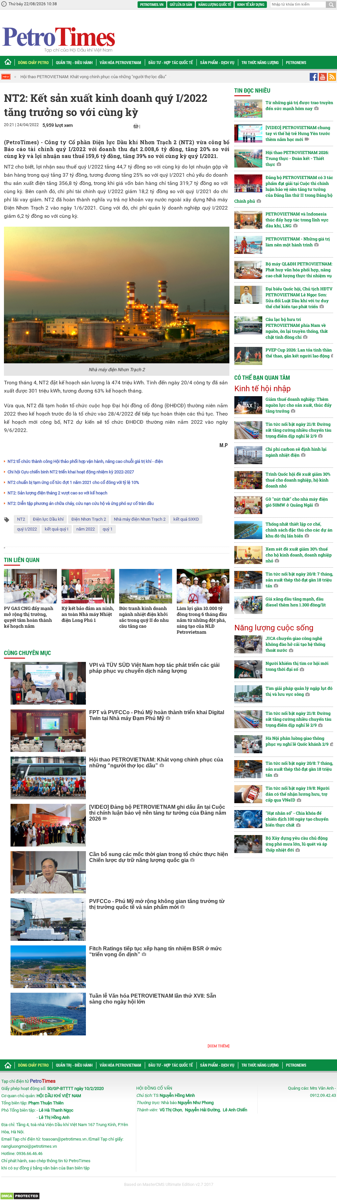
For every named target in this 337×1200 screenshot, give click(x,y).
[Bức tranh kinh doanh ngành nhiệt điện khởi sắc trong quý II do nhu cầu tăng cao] (145, 586)
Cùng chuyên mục (27, 653)
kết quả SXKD (186, 519)
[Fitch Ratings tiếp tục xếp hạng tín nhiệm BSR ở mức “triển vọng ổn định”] (48, 966)
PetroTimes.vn (152, 4)
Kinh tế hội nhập (262, 388)
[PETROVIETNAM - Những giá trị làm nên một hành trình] (248, 245)
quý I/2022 (27, 529)
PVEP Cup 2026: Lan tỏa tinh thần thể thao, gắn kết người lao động (299, 353)
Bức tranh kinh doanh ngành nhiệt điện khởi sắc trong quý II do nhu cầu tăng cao (144, 617)
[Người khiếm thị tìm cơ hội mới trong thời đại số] (248, 669)
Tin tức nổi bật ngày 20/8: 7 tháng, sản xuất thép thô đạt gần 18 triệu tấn (299, 580)
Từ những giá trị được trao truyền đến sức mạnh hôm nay (299, 105)
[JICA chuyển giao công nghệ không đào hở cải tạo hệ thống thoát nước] (248, 644)
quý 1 (108, 529)
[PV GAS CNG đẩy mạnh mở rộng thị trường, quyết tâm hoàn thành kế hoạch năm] (30, 586)
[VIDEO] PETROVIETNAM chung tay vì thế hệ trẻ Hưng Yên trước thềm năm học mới (298, 133)
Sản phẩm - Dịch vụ (217, 62)
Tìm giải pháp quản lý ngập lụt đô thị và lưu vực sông (299, 691)
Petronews (296, 62)
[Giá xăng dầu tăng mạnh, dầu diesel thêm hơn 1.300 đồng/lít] (248, 605)
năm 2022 (85, 529)
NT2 (21, 519)
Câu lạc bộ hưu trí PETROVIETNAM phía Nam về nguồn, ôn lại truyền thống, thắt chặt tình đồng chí (297, 328)
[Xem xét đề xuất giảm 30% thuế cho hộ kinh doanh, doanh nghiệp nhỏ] (248, 555)
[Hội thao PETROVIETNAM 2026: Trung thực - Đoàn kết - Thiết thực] (248, 158)
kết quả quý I (56, 529)
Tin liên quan (21, 560)
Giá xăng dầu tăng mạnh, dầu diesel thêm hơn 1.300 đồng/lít (296, 602)
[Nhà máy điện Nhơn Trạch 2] (116, 294)
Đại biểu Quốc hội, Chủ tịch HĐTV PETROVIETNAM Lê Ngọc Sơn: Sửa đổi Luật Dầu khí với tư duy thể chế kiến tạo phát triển (299, 297)
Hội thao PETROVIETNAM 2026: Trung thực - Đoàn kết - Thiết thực (297, 158)
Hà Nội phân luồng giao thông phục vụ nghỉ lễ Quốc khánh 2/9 (297, 741)
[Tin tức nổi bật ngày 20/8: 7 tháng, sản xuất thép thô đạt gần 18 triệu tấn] (248, 580)
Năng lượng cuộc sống (273, 627)
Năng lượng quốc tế (214, 4)
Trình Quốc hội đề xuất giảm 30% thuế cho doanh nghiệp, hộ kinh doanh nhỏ (298, 480)
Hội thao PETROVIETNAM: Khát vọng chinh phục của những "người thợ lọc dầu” (93, 76)
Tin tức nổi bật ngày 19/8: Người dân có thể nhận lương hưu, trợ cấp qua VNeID (297, 794)
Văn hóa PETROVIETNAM (120, 62)
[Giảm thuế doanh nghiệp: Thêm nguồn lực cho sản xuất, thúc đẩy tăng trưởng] (248, 405)
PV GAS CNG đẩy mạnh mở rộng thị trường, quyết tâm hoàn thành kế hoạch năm (28, 617)
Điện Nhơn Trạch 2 (88, 519)
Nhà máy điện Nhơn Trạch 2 (140, 519)
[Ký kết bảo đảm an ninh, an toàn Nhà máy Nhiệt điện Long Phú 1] (88, 586)
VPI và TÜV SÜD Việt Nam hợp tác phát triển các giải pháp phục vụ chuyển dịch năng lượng (154, 668)
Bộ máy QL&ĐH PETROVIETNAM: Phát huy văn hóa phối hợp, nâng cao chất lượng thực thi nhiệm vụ (299, 270)
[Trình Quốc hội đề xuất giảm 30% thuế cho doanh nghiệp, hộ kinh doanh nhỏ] (248, 480)
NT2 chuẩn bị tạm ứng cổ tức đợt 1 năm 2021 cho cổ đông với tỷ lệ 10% (73, 482)
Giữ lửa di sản (181, 4)
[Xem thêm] (218, 1045)
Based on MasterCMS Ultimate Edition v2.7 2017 (168, 1184)
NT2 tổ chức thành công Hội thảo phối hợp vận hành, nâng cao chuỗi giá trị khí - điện (85, 461)
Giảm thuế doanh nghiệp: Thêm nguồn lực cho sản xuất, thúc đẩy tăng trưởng (299, 405)
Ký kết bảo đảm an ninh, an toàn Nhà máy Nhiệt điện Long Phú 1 (88, 614)
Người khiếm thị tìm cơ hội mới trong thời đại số (297, 666)
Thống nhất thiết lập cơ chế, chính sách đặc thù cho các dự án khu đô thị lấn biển (299, 530)
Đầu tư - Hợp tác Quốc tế (170, 62)
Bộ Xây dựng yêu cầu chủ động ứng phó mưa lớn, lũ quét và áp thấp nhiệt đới (296, 844)
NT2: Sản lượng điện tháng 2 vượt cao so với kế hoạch (57, 492)
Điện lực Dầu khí (48, 519)
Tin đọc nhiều (252, 90)
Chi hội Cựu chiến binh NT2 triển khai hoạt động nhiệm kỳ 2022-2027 (71, 471)
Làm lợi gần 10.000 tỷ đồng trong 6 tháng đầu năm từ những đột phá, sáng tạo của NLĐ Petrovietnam (202, 620)
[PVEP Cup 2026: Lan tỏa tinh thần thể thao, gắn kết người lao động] (248, 356)
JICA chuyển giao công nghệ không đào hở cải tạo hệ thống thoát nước (295, 644)
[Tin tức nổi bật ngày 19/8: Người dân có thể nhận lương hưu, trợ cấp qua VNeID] (248, 794)
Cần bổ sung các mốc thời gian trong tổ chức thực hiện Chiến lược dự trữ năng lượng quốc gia (158, 857)
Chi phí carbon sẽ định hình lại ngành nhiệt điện (296, 452)
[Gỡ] (248, 505)
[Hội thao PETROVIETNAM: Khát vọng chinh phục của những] (48, 778)
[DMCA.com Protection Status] (20, 1195)
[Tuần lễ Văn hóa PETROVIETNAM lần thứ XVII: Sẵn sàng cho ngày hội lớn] (48, 1014)
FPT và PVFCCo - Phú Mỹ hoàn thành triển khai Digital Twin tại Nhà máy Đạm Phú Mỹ (156, 715)
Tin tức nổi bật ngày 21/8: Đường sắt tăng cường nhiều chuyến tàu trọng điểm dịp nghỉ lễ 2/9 (298, 430)
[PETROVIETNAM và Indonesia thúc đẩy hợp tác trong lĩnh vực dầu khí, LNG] (248, 220)
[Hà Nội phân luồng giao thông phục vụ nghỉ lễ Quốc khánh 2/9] (248, 744)
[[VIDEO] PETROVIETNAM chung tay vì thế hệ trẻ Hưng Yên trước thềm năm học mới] (248, 134)
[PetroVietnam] (58, 39)
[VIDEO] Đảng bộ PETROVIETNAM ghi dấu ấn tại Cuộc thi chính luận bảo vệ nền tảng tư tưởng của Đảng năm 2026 (157, 813)
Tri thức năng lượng (260, 62)
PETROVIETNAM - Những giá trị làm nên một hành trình (298, 242)
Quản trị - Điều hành (74, 62)
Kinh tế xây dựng (250, 4)
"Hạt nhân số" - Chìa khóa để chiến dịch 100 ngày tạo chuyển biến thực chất (297, 819)
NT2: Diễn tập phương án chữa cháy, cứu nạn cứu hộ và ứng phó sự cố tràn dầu (81, 503)
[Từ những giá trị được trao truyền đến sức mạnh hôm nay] (248, 109)
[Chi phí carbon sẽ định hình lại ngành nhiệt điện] (248, 455)
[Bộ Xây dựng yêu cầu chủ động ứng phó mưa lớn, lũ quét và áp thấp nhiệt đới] (248, 844)
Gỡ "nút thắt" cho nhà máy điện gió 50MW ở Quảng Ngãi (297, 502)
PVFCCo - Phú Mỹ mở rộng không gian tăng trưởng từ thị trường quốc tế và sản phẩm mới (157, 904)
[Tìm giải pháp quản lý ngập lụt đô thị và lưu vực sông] (248, 694)
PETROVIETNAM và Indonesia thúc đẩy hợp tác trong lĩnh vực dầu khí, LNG (297, 220)
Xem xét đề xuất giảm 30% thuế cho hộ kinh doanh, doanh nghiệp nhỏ (299, 555)
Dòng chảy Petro (33, 62)
